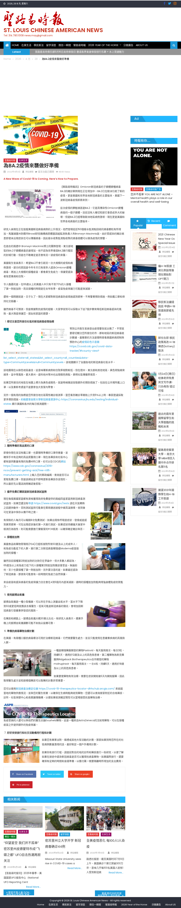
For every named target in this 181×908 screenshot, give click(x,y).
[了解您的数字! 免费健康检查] (153, 163)
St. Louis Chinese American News (53, 30)
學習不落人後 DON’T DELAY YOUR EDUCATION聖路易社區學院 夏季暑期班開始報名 (20, 893)
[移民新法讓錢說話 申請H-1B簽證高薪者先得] (144, 309)
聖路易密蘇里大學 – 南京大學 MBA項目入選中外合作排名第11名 (166, 458)
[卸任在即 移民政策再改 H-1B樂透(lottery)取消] (144, 344)
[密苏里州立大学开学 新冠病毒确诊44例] (64, 818)
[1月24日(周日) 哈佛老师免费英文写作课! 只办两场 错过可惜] (144, 380)
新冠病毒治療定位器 (27, 688)
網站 (63, 461)
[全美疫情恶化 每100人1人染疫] (105, 818)
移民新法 (39, 45)
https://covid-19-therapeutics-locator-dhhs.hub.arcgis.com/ (77, 688)
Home (15, 45)
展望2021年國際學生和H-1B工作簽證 (166, 494)
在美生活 (26, 45)
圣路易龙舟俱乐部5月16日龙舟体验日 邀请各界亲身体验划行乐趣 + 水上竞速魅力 (79, 51)
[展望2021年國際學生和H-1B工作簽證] (144, 496)
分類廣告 (128, 45)
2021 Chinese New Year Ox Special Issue (166, 239)
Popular (138, 225)
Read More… (33, 887)
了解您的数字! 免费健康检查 (147, 188)
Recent (155, 221)
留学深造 (51, 45)
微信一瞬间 (10, 836)
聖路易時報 (79, 45)
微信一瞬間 (65, 45)
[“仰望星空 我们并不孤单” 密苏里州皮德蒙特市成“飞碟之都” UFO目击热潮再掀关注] (23, 817)
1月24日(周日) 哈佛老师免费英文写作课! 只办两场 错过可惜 (166, 382)
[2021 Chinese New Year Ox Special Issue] (144, 241)
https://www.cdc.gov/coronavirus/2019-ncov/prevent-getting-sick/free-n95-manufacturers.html (28, 470)
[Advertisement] (90, 87)
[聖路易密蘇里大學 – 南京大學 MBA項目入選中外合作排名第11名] (144, 456)
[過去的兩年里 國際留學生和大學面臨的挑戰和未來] (144, 420)
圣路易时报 (10, 160)
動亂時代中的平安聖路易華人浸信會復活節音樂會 (111, 894)
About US (142, 45)
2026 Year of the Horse (103, 45)
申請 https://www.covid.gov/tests (48, 503)
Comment (169, 225)
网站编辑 (29, 171)
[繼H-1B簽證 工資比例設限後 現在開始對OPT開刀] (144, 273)
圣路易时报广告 (153, 183)
